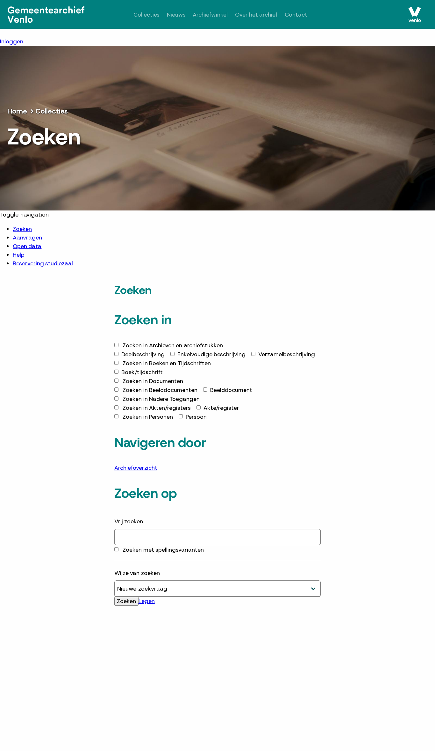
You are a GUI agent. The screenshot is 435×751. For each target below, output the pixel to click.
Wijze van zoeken (137, 573)
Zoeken (22, 229)
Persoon (196, 417)
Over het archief (256, 14)
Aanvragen (27, 237)
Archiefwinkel (210, 14)
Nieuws (176, 14)
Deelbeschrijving (143, 354)
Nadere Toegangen (161, 399)
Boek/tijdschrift (142, 372)
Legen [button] (147, 601)
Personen (148, 417)
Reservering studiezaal (43, 263)
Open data (27, 246)
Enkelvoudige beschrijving (211, 354)
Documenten (153, 381)
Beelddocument (231, 390)
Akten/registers (157, 408)
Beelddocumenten (160, 390)
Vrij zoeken (128, 521)
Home (17, 111)
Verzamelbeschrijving (286, 354)
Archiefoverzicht (135, 468)
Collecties (146, 14)
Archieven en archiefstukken (173, 345)
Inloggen (11, 41)
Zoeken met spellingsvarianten (163, 550)
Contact (296, 14)
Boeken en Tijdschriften (167, 363)
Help (19, 255)
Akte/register (221, 408)
